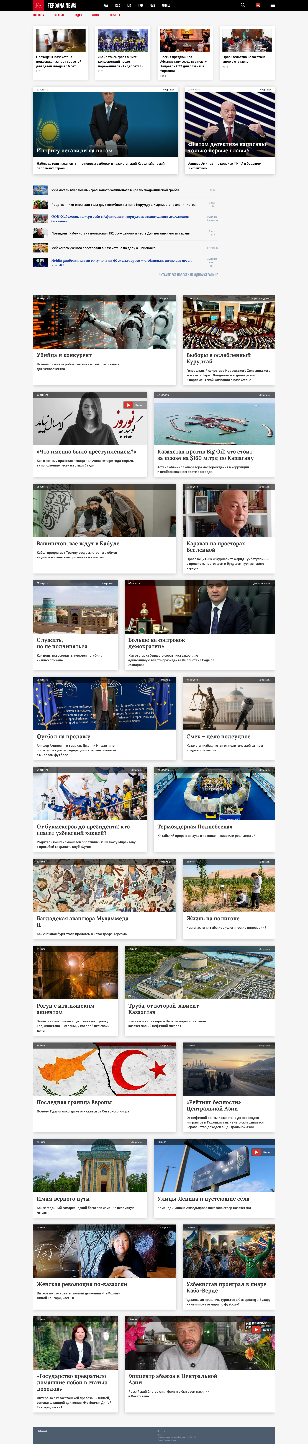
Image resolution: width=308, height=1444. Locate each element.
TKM (140, 5)
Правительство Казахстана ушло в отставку (244, 59)
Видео (78, 15)
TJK (129, 5)
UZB (152, 5)
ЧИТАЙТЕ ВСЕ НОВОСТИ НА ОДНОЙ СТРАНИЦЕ (188, 275)
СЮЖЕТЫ (114, 15)
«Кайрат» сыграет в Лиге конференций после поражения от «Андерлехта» (121, 61)
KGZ (117, 5)
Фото (95, 15)
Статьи (59, 15)
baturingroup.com (181, 1437)
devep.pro (172, 1440)
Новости (39, 15)
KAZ (106, 5)
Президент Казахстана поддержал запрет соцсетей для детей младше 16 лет (58, 61)
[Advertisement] (250, 238)
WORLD (166, 5)
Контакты (42, 1430)
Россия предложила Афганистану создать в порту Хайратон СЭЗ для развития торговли (183, 63)
